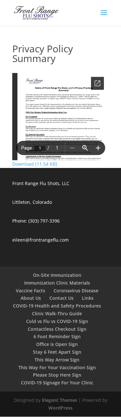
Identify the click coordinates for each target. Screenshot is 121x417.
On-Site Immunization (57, 275)
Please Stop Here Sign (57, 375)
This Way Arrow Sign (57, 360)
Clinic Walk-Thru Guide (57, 313)
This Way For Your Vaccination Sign (57, 367)
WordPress (60, 408)
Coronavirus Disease (76, 290)
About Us (31, 298)
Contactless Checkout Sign (57, 329)
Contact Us (61, 298)
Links (88, 298)
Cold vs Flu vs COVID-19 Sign (57, 321)
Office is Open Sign (57, 344)
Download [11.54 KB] (34, 164)
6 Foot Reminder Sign (57, 336)
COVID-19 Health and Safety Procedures (57, 306)
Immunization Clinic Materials (57, 283)
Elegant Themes (59, 400)
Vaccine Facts (30, 290)
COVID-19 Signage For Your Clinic (57, 383)
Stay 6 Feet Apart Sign (57, 352)
